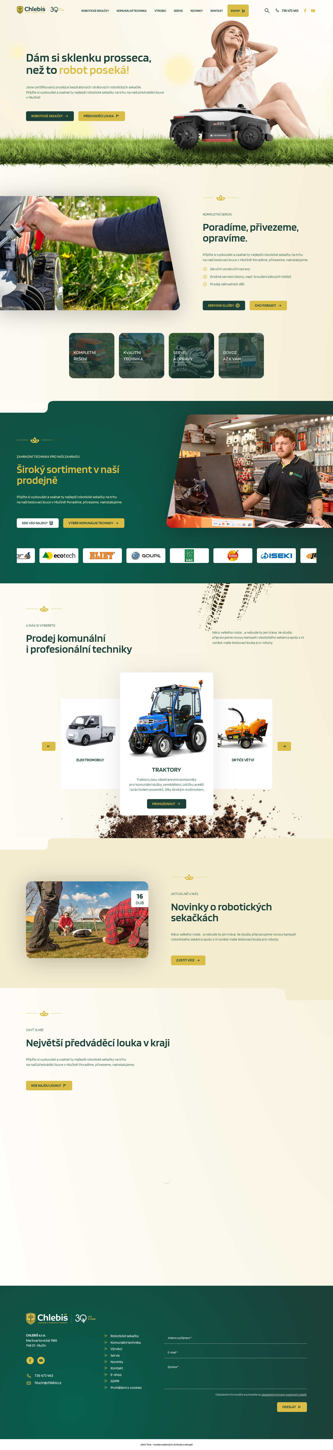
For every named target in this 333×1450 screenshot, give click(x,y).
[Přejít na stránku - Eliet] (19, 555)
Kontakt (216, 10)
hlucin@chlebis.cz (48, 1382)
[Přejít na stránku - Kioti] (280, 555)
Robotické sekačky (95, 10)
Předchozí (49, 746)
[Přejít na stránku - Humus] (149, 555)
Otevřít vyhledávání (267, 10)
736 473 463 (290, 10)
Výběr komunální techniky (90, 523)
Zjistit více (185, 960)
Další (284, 746)
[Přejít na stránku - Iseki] (193, 555)
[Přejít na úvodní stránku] (41, 10)
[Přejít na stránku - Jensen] (236, 555)
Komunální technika (132, 10)
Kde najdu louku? (46, 1085)
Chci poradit (265, 305)
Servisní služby (221, 305)
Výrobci (160, 10)
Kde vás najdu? (35, 523)
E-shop (116, 1374)
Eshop (235, 10)
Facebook (305, 10)
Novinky (197, 10)
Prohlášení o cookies (126, 1387)
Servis (178, 10)
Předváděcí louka (99, 116)
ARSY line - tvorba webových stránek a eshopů (166, 1444)
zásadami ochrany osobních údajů (283, 1394)
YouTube (313, 10)
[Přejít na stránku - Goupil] (62, 555)
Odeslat (289, 1407)
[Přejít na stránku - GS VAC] (106, 555)
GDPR (115, 1381)
